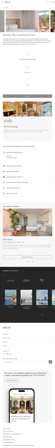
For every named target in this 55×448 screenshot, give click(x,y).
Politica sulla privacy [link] (8, 431)
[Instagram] (7, 354)
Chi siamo (5, 334)
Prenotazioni (6, 338)
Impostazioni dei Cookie (9, 439)
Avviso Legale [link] (6, 428)
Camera (6, 7)
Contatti (5, 345)
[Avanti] (32, 262)
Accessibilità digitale (8, 442)
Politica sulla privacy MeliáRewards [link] (11, 434)
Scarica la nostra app (11, 380)
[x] (10, 354)
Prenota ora (27, 96)
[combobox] (49, 2)
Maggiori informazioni (27, 257)
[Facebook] (4, 354)
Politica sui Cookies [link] (8, 436)
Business (5, 341)
